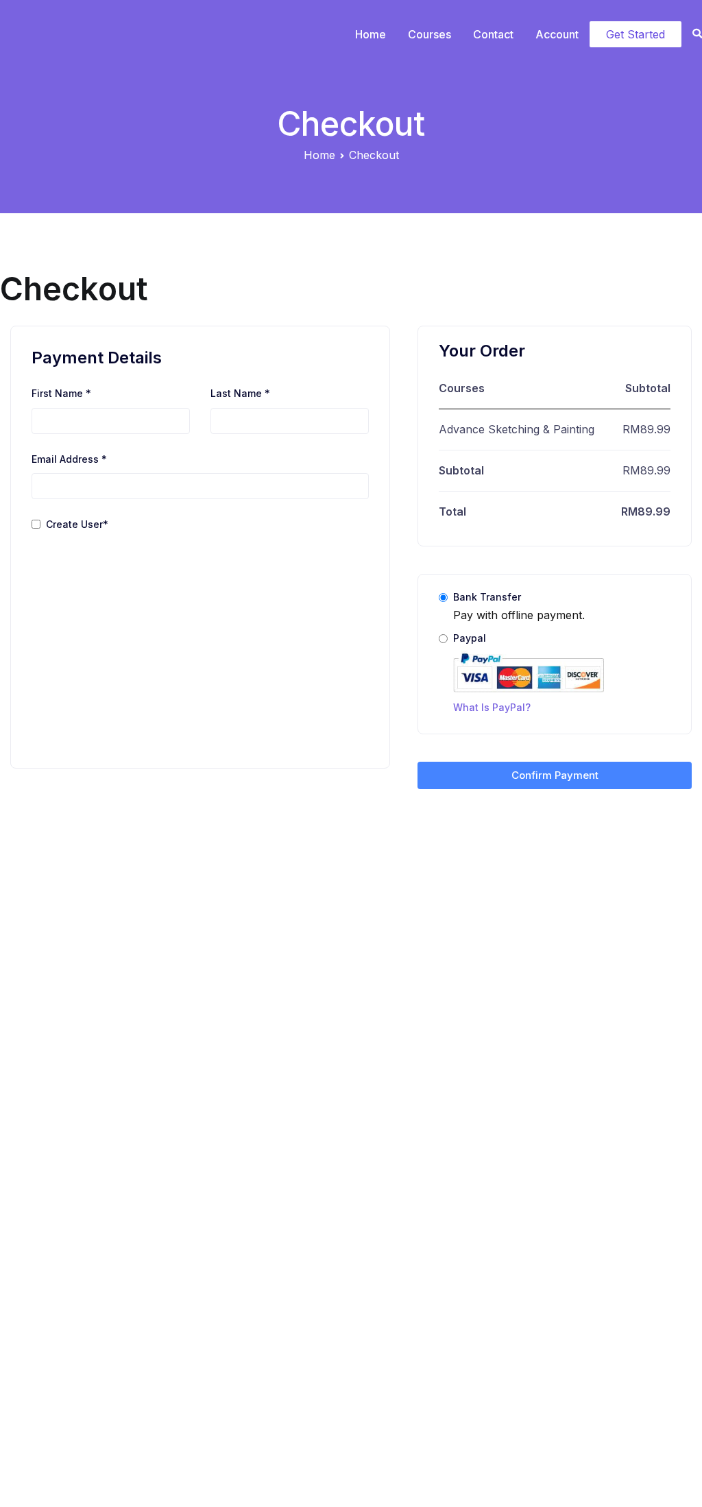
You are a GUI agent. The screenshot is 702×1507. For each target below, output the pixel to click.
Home (370, 34)
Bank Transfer (487, 597)
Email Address (69, 459)
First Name (61, 393)
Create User (77, 524)
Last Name (240, 393)
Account (557, 34)
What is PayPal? (492, 707)
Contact (493, 34)
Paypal (492, 672)
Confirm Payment (554, 775)
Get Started (635, 34)
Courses (429, 34)
